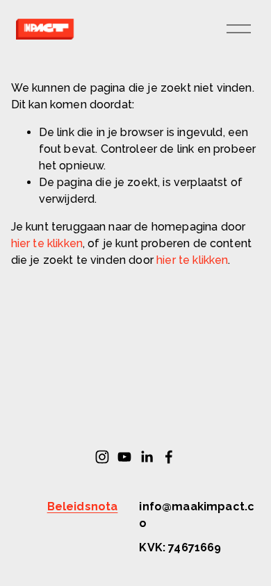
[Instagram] (102, 457)
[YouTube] (124, 457)
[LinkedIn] (147, 457)
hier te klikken (47, 243)
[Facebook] (169, 457)
